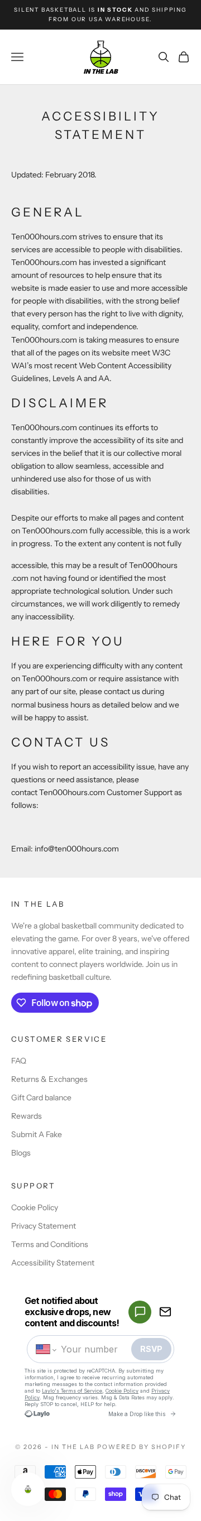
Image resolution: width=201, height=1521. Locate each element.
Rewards (26, 1116)
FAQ (18, 1061)
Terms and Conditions (49, 1244)
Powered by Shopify (141, 1447)
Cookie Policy (34, 1207)
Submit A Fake (36, 1134)
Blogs (21, 1153)
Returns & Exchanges (49, 1079)
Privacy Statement (43, 1226)
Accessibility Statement (52, 1263)
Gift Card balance (41, 1097)
